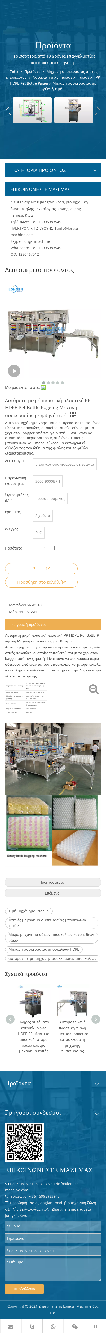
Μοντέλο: (17, 605)
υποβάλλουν (24, 1288)
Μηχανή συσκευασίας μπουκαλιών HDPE (43, 949)
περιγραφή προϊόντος (27, 624)
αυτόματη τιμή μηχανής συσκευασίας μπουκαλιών (52, 958)
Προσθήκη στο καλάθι (38, 582)
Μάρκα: (15, 611)
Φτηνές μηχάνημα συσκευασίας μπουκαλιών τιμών (47, 923)
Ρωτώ (38, 569)
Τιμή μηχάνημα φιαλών (28, 911)
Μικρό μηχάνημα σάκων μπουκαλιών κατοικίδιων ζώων (51, 937)
